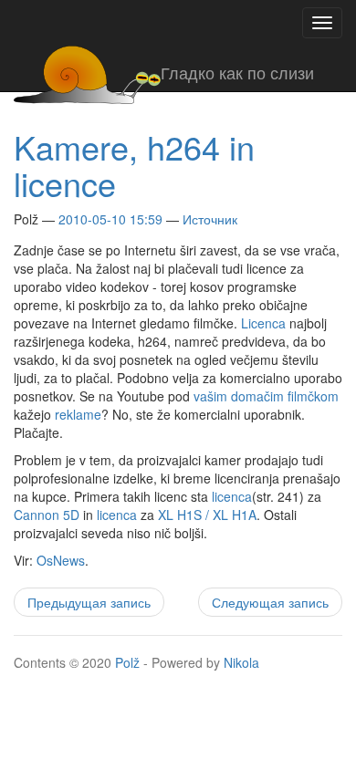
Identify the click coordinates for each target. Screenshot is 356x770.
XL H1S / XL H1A (207, 514)
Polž (127, 662)
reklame (78, 414)
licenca (232, 496)
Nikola (241, 662)
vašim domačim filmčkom (266, 396)
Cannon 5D (46, 514)
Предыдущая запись (89, 602)
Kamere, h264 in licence (134, 164)
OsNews (61, 560)
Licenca (263, 323)
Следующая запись (270, 602)
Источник (210, 219)
